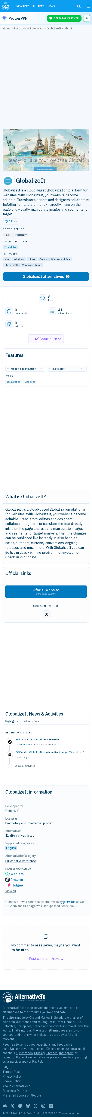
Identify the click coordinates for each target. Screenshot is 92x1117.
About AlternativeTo (16, 1086)
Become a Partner (15, 1091)
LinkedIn (9, 1057)
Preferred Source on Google (22, 1095)
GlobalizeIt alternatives (43, 276)
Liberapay (21, 1061)
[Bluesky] (28, 1106)
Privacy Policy (12, 1076)
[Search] (79, 6)
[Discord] (5, 1106)
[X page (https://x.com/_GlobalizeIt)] (46, 614)
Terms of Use (12, 1072)
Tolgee (17, 885)
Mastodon (26, 1053)
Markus (45, 1018)
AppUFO (67, 752)
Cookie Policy (12, 1081)
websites (30, 381)
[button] (11, 221)
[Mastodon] (20, 1106)
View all (10, 891)
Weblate (17, 874)
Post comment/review (46, 958)
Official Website (46, 591)
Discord (51, 1049)
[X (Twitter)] (12, 1106)
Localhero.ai (23, 744)
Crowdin (16, 880)
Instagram (66, 1053)
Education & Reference (20, 861)
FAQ (5, 1067)
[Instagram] (43, 1106)
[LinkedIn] (51, 1106)
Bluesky (39, 1053)
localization (14, 381)
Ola (31, 1018)
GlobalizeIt (36, 739)
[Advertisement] (46, 80)
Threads (52, 1053)
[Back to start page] (6, 6)
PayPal (37, 1061)
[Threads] (35, 1106)
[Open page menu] (88, 6)
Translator (10, 247)
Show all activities (25, 765)
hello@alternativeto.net (19, 1049)
